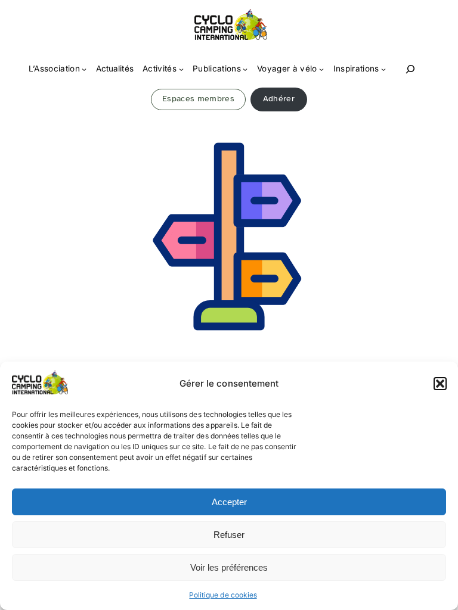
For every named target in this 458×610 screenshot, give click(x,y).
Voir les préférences (229, 567)
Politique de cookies (222, 594)
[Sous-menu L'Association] (84, 69)
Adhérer (279, 99)
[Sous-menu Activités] (181, 69)
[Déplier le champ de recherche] (410, 69)
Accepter (229, 502)
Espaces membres (198, 99)
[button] (440, 384)
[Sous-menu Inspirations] (383, 69)
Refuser (229, 535)
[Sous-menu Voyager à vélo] (321, 69)
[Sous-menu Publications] (245, 69)
